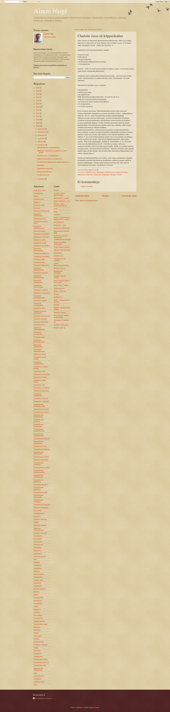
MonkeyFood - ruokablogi (58, 272)
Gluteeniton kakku (122, 172)
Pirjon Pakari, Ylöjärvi (61, 285)
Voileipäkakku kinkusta (41, 662)
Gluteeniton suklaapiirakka (38, 363)
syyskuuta (41, 138)
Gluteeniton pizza (39, 325)
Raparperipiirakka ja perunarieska (48, 147)
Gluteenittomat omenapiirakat (38, 476)
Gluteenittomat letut (40, 446)
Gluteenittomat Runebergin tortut (39, 405)
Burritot (36, 196)
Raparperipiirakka (39, 621)
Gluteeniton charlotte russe (106, 172)
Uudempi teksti (82, 196)
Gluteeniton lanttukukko (41, 256)
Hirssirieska (37, 510)
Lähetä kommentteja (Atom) (88, 200)
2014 (38, 107)
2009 (38, 123)
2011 (38, 116)
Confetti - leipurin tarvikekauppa (59, 194)
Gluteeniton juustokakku (42, 234)
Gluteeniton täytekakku (41, 391)
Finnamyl (57, 214)
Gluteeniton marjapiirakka (38, 281)
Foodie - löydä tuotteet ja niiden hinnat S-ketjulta (62, 218)
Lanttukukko (38, 553)
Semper (56, 305)
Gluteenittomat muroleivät (38, 463)
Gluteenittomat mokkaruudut (38, 453)
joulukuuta (41, 129)
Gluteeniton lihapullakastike (39, 269)
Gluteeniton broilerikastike (38, 215)
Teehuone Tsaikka (60, 312)
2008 (38, 126)
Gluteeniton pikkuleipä (41, 322)
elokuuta (41, 141)
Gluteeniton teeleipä (40, 377)
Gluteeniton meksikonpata (38, 286)
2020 (38, 94)
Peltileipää (40, 165)
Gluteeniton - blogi (60, 225)
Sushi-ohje (37, 651)
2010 (38, 120)
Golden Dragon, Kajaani (62, 247)
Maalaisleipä (38, 568)
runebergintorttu (39, 682)
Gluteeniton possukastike (38, 333)
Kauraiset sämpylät (40, 519)
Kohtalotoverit (38, 545)
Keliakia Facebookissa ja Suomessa (49, 159)
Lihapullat (37, 562)
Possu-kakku (38, 615)
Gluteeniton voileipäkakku (38, 394)
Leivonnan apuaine (40, 556)
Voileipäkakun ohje (40, 665)
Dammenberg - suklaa (61, 198)
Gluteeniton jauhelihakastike (39, 227)
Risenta (56, 294)
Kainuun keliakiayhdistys (62, 250)
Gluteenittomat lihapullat (42, 449)
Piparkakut (37, 609)
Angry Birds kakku (40, 190)
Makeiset (37, 571)
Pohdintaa (37, 612)
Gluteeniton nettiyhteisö (62, 228)
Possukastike (38, 618)
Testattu (119, 175)
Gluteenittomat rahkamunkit (38, 496)
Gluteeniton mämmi (40, 300)
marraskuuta (42, 132)
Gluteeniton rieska (40, 354)
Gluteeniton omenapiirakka (38, 304)
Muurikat (36, 592)
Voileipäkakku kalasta (41, 659)
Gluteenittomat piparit (41, 485)
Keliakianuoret (58, 256)
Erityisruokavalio (39, 205)
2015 (38, 104)
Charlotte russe (91, 172)
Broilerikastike (38, 193)
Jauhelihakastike (39, 513)
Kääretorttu (106, 175)
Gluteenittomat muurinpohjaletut (39, 471)
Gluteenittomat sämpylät (42, 505)
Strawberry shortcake (41, 645)
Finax (55, 212)
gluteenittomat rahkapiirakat (38, 669)
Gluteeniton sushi (39, 371)
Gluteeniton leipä (39, 259)
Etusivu (105, 196)
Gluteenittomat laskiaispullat (38, 442)
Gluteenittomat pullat (40, 492)
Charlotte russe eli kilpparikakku (48, 156)
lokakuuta (41, 135)
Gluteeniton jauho (39, 231)
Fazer (56, 209)
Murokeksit (37, 583)
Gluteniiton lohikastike (41, 508)
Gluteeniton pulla (39, 337)
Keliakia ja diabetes (40, 525)
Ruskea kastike (39, 642)
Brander (56, 190)
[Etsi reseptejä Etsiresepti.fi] (42, 698)
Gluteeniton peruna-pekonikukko (40, 312)
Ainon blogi (50, 10)
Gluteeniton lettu (39, 262)
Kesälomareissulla (43, 175)
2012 (38, 113)
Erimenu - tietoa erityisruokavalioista (60, 205)
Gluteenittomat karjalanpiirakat (39, 435)
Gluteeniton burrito (40, 219)
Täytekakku (37, 653)
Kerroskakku (38, 539)
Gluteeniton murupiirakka (42, 293)
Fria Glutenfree (59, 222)
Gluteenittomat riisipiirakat (38, 501)
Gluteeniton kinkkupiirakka (38, 249)
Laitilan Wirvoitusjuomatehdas (61, 264)
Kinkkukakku (38, 542)
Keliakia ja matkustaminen (39, 529)
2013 (38, 110)
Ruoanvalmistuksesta (44, 172)
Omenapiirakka (39, 598)
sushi (35, 685)
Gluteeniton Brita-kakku (41, 211)
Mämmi (36, 595)
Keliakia (36, 522)
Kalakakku (37, 516)
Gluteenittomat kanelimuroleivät (39, 430)
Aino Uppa (50, 34)
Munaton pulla (38, 580)
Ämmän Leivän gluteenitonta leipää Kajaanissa (53, 162)
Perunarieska (38, 603)
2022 (38, 91)
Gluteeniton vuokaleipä (41, 401)
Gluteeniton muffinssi (41, 290)
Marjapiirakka (38, 577)
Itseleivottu (97, 175)
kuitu (35, 673)
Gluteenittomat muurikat (42, 467)
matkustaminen (39, 676)
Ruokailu (36, 639)
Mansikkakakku (39, 574)
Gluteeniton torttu (39, 385)
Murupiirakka (38, 586)
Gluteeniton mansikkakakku (39, 276)
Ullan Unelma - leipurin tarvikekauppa (61, 316)
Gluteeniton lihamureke (41, 265)
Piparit (36, 606)
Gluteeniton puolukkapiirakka (39, 341)
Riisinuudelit (38, 636)
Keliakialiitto (58, 253)
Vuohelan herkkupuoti (61, 325)
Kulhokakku (37, 548)
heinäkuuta (41, 145)
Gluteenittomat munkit (41, 460)
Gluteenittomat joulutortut (38, 420)
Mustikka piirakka (39, 589)
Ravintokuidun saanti (41, 624)
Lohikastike (37, 565)
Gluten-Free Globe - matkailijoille (60, 243)
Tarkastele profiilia (50, 37)
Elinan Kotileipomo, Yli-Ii (62, 201)
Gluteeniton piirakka (40, 319)
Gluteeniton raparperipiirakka (39, 350)
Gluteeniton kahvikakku (41, 237)
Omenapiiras (38, 601)
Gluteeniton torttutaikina (41, 388)
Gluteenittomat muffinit (41, 457)
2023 (38, 88)
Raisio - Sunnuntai (60, 291)
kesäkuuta (41, 179)
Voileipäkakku (38, 656)
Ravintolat (37, 627)
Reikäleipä (37, 630)
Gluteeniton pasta (39, 308)
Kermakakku (38, 536)
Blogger (96, 707)
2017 (38, 97)
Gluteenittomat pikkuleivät (38, 481)
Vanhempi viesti (129, 196)
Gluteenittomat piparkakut (38, 488)
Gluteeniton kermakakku (42, 246)
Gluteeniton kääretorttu (85, 175)
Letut (35, 559)
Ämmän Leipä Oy (59, 328)
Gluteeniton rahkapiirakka (38, 346)
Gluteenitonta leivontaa (45, 168)
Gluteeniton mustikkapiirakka (39, 296)
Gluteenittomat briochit (41, 409)
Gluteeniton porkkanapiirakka (39, 328)
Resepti (113, 175)
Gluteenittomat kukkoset (42, 439)
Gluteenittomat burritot (41, 412)
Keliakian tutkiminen (40, 533)
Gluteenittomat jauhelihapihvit (38, 416)
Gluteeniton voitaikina (41, 398)
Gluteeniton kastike (40, 243)
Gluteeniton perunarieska (42, 316)
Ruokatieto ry (58, 297)
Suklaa (36, 648)
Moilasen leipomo (59, 268)
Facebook (37, 208)
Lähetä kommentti (86, 186)
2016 (38, 100)
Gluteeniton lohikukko (41, 273)
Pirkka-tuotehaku (59, 288)
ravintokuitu (37, 679)
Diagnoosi (37, 202)
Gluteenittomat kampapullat (38, 425)
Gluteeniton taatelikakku (42, 374)
